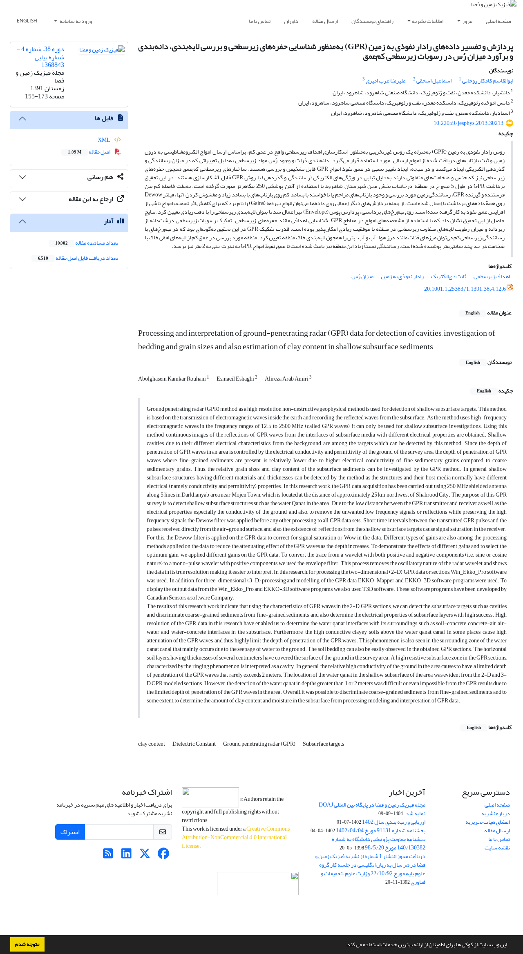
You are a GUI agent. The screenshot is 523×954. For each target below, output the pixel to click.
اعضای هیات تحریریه (487, 821)
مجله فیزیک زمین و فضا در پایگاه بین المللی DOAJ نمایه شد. (372, 809)
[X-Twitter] (145, 855)
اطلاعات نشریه (427, 21)
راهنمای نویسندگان (372, 21)
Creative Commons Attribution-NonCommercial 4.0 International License (236, 837)
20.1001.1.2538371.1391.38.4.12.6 (465, 288)
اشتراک (70, 832)
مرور (467, 21)
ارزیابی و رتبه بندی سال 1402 (393, 821)
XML (104, 139)
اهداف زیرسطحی (492, 276)
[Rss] (108, 855)
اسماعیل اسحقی (433, 80)
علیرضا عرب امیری (386, 80)
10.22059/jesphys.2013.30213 (468, 123)
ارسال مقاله (325, 21)
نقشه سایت (497, 847)
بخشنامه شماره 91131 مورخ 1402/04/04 (380, 830)
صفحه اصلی (498, 21)
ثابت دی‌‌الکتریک (448, 276)
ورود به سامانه (75, 21)
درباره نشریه (495, 813)
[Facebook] (163, 855)
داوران (291, 21)
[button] (343, 945)
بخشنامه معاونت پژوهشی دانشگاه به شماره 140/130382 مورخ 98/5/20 (378, 843)
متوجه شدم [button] (27, 944)
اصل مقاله (89, 151)
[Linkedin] (126, 855)
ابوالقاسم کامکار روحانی (487, 80)
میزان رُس (362, 276)
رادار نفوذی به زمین (402, 276)
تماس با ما (259, 21)
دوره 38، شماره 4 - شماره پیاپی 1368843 (40, 57)
